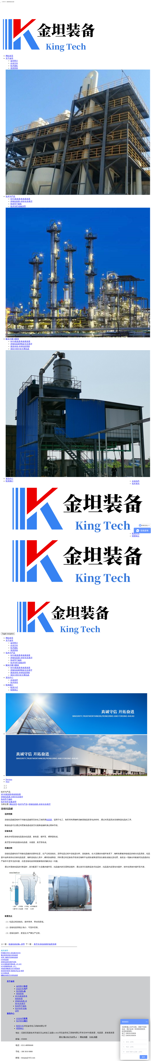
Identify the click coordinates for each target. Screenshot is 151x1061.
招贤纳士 (135, 536)
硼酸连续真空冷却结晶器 (9, 975)
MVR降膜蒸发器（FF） (9, 966)
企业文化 (14, 63)
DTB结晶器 (5, 959)
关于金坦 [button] (9, 640)
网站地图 (83, 1037)
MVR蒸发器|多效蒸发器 (20, 199)
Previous (9, 779)
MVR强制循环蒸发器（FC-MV (11, 964)
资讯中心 (9, 479)
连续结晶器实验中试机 (8, 962)
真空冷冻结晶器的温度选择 (45, 944)
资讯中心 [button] (9, 678)
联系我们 (9, 481)
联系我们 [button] (9, 685)
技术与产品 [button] (10, 653)
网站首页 (9, 56)
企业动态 (135, 481)
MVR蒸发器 (5, 973)
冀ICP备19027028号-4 (68, 1037)
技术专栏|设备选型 (18, 206)
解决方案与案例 (12, 339)
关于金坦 (9, 58)
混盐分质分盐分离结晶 (19, 349)
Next (7, 782)
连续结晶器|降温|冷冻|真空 (21, 344)
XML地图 (93, 1037)
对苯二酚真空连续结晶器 (9, 957)
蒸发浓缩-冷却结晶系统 (20, 346)
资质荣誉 (14, 68)
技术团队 (14, 66)
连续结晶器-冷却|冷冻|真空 (21, 201)
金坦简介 (14, 61)
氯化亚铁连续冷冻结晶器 (9, 955)
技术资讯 (135, 484)
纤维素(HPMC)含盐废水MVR (11, 953)
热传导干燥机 (16, 204)
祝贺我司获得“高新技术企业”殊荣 (12, 971)
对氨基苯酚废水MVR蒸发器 (10, 968)
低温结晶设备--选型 (16, 944)
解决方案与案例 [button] (12, 665)
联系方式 (135, 534)
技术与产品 (10, 196)
